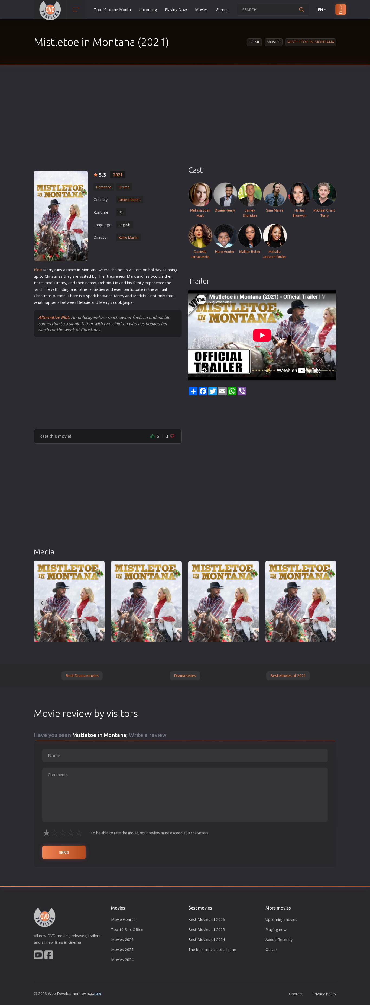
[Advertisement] (185, 125)
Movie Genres (123, 919)
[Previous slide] (42, 603)
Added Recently (279, 939)
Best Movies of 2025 (206, 929)
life (47, 289)
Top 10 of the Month (112, 9)
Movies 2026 (122, 939)
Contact (296, 993)
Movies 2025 (122, 949)
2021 (118, 175)
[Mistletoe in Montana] (61, 216)
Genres (222, 9)
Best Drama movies (82, 676)
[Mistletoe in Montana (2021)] (69, 601)
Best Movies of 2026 (206, 919)
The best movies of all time (212, 949)
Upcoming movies (281, 919)
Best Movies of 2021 (288, 676)
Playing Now (176, 9)
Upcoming (148, 9)
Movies (201, 9)
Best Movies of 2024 (206, 939)
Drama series (185, 676)
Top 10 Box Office (127, 929)
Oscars (271, 949)
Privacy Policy (324, 993)
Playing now (276, 929)
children (166, 276)
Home (254, 41)
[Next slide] (327, 603)
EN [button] (320, 9)
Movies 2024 (122, 959)
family (138, 282)
